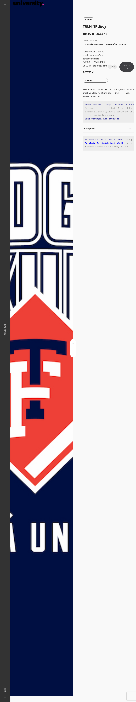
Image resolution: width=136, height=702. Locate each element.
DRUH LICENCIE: (90, 41)
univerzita (95, 96)
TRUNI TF (117, 93)
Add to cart (126, 67)
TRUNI (86, 96)
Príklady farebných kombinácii (104, 143)
